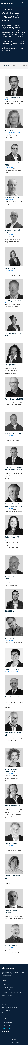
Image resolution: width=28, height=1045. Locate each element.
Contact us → (7, 1028)
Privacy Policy (14, 1042)
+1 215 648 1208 (7, 1026)
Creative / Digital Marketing (11, 992)
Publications (6, 1013)
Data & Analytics (7, 995)
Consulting (5, 984)
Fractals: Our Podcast (9, 1007)
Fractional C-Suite (8, 990)
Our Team (5, 1005)
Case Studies (6, 1010)
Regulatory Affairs (8, 987)
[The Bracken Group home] (8, 968)
